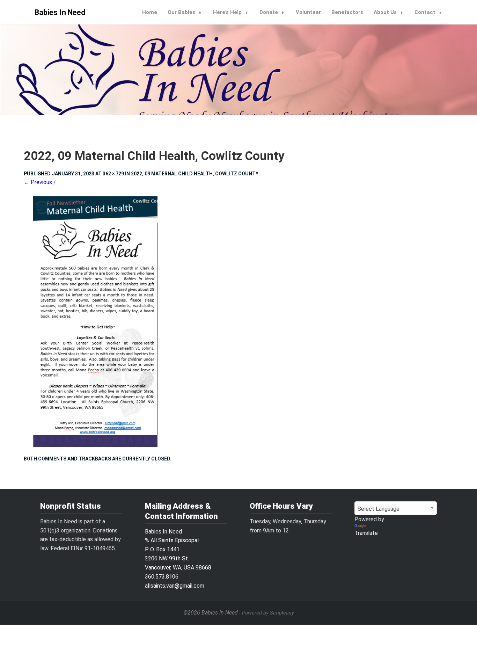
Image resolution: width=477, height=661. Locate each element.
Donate (268, 12)
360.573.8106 (161, 576)
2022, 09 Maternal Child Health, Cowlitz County (194, 173)
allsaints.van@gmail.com (174, 585)
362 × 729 (113, 173)
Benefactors (347, 12)
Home (149, 12)
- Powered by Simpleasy (266, 613)
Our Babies (181, 12)
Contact (424, 12)
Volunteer (308, 12)
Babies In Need (60, 12)
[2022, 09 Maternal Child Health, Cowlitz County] (238, 321)
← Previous (38, 182)
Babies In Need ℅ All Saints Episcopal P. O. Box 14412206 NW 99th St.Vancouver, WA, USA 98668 (178, 549)
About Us (385, 12)
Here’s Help (227, 12)
